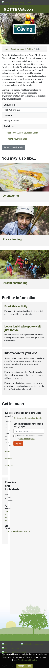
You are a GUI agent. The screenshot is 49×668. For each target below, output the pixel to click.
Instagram (9, 465)
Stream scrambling (15, 283)
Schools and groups (17, 49)
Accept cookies (24, 666)
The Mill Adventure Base (17, 139)
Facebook (9, 458)
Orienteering (11, 195)
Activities (30, 49)
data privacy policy (27, 439)
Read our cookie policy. (27, 660)
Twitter (7, 451)
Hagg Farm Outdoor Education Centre (22, 133)
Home (6, 49)
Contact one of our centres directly (27, 418)
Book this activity (15, 306)
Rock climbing (12, 239)
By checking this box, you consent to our (30, 437)
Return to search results (13, 147)
